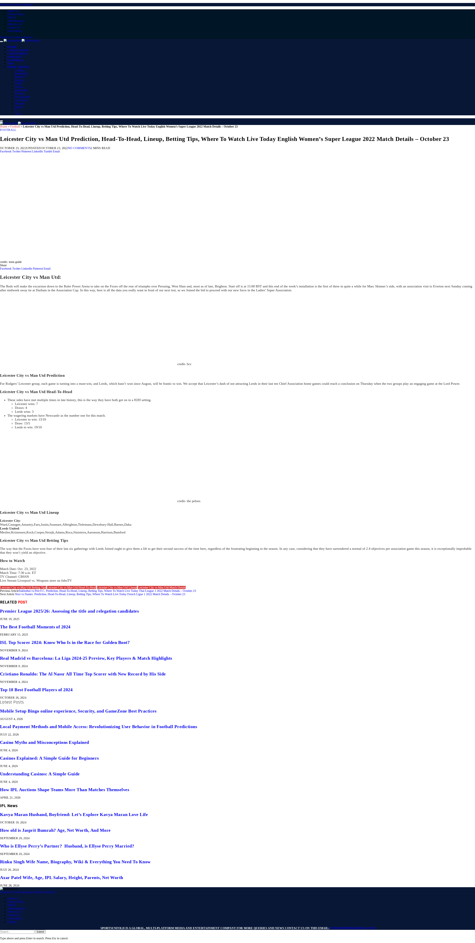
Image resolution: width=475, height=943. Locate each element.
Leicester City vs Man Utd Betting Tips (23, 587)
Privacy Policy (15, 14)
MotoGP (20, 76)
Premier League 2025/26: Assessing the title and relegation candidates (69, 611)
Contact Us (14, 27)
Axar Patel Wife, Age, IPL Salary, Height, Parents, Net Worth (61, 877)
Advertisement (15, 20)
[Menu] (1, 41)
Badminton (21, 90)
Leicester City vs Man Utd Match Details (162, 587)
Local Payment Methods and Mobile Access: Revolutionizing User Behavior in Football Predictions (98, 726)
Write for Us (14, 24)
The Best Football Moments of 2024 (35, 626)
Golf (17, 113)
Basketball (21, 73)
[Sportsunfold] (22, 40)
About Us (13, 10)
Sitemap (12, 921)
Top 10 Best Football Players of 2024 (36, 689)
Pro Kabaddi (22, 96)
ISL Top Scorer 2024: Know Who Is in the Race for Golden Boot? (65, 642)
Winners (19, 103)
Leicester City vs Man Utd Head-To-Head (71, 587)
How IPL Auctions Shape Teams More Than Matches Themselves (64, 789)
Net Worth (21, 100)
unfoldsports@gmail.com (352, 928)
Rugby (19, 106)
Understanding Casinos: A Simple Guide (40, 773)
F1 (16, 110)
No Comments (79, 148)
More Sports (18, 66)
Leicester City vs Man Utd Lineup (117, 587)
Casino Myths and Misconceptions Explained (44, 742)
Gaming (19, 70)
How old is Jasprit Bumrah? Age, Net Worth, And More (55, 830)
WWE (18, 83)
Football (15, 60)
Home (12, 46)
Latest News (18, 50)
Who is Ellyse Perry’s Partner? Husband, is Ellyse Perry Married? (67, 846)
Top (10, 63)
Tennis (19, 86)
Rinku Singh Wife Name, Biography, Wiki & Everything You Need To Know (75, 861)
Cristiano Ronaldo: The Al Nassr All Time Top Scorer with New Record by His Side (83, 674)
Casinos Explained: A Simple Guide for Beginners (49, 758)
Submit (40, 931)
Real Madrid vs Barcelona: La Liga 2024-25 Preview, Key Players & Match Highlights (86, 658)
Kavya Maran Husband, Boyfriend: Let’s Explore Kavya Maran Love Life (74, 814)
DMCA (12, 17)
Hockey (19, 93)
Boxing (19, 80)
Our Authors (14, 30)
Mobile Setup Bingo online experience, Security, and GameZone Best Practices (78, 711)
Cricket (14, 56)
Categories (17, 53)
